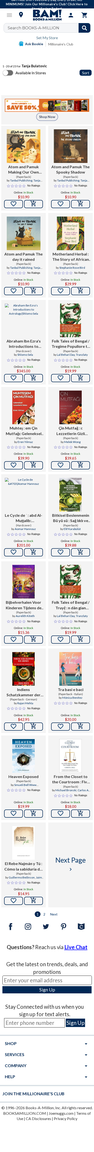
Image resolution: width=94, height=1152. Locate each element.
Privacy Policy (65, 1118)
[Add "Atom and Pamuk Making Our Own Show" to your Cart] (33, 204)
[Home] (47, 15)
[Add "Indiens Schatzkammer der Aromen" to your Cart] (33, 726)
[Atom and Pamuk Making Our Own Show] (24, 146)
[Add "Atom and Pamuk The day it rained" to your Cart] (33, 291)
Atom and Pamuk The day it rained (23, 257)
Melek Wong (72, 442)
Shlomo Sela (25, 354)
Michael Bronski (65, 790)
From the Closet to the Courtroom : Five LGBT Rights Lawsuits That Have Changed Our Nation (70, 779)
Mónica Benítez (72, 697)
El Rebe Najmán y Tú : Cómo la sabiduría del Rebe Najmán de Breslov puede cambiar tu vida (23, 866)
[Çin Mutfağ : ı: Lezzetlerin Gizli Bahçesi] (70, 407)
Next (54, 914)
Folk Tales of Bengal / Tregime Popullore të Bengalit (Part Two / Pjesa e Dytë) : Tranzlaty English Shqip (70, 344)
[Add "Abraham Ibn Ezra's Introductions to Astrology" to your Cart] (33, 378)
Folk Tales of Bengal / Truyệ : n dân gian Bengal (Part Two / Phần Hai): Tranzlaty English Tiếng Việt (70, 605)
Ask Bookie (34, 44)
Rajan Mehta (25, 703)
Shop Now (47, 117)
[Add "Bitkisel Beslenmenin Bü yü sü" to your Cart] (80, 552)
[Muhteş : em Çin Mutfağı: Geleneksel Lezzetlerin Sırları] (23, 407)
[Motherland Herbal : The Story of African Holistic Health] (70, 233)
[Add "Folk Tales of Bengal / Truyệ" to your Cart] (80, 639)
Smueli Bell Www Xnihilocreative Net (22, 787)
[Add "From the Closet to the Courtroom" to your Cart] (80, 814)
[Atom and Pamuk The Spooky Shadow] (71, 146)
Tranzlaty (82, 354)
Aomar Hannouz (25, 529)
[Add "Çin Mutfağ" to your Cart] (80, 465)
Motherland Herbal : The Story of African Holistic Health (70, 257)
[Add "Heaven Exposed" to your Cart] (33, 814)
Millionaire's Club (60, 44)
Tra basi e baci (70, 689)
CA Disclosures (38, 1118)
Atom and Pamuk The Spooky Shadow (70, 169)
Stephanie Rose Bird (72, 267)
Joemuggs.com (61, 1113)
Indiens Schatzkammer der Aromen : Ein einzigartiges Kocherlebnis (23, 692)
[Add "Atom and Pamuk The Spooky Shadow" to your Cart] (80, 204)
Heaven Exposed (23, 776)
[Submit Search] (84, 28)
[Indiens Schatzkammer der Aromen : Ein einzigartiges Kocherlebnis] (23, 669)
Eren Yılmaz (25, 442)
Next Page (70, 864)
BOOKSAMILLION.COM (24, 1113)
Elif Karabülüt (72, 529)
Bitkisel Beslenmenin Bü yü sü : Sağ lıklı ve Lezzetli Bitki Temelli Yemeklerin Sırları (70, 518)
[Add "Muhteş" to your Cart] (33, 465)
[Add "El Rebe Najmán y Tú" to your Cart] (33, 901)
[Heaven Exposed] (23, 756)
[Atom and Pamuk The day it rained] (24, 233)
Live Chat (75, 947)
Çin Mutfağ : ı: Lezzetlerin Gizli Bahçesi (70, 431)
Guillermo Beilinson (22, 877)
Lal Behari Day (66, 354)
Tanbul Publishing (21, 180)
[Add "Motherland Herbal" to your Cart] (80, 291)
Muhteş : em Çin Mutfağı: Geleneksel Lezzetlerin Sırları (23, 431)
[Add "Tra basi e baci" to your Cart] (80, 726)
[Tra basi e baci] (70, 669)
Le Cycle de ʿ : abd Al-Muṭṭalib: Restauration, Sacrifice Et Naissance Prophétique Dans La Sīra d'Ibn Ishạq (23, 518)
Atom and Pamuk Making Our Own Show (23, 169)
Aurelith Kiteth (25, 616)
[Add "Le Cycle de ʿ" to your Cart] (33, 552)
